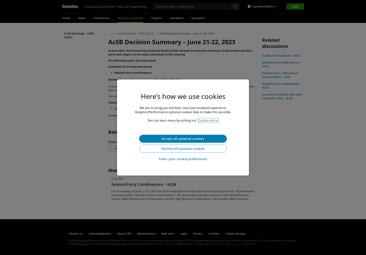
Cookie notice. (208, 120)
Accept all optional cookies (183, 139)
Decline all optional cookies (183, 149)
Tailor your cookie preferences (183, 159)
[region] (183, 127)
